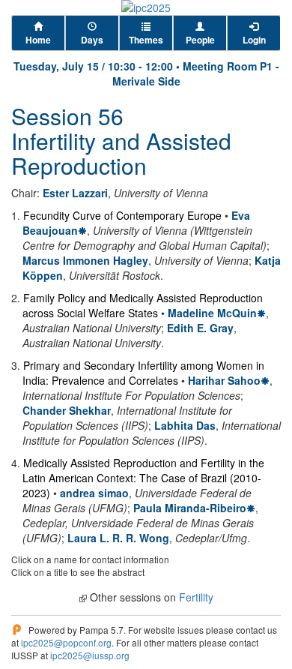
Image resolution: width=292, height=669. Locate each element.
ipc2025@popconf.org (66, 642)
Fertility (196, 597)
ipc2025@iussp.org (90, 655)
